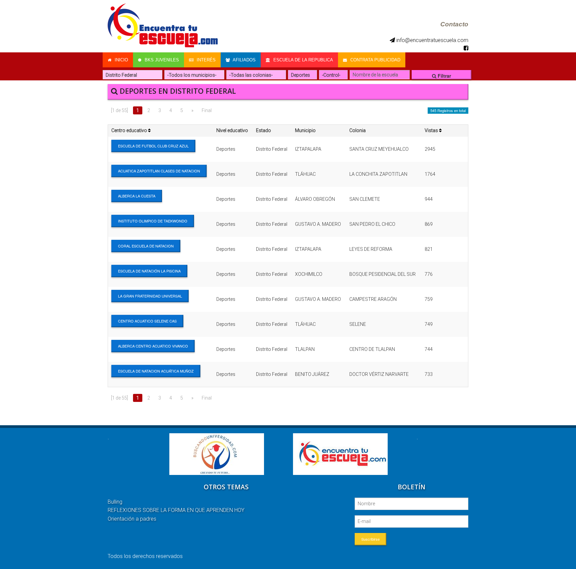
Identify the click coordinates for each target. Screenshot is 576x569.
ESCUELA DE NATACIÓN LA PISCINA (149, 270)
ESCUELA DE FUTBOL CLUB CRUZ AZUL (153, 145)
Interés (205, 59)
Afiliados (244, 59)
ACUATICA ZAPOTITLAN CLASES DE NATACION (159, 170)
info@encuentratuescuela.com (431, 40)
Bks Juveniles (161, 59)
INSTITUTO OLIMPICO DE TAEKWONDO (152, 220)
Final (207, 110)
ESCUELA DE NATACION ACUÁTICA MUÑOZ (156, 371)
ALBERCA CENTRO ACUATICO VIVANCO (153, 346)
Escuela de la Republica (302, 59)
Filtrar (443, 75)
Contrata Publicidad (374, 59)
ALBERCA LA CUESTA (136, 195)
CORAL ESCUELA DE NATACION (146, 245)
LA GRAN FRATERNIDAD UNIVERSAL (150, 296)
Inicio (120, 59)
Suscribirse (370, 539)
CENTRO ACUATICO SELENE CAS (147, 321)
